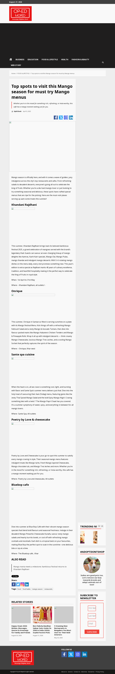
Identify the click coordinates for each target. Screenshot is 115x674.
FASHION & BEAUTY (80, 59)
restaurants (48, 589)
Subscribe (92, 632)
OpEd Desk (17, 111)
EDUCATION (33, 59)
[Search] (103, 62)
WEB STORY (16, 65)
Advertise (84, 672)
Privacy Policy (100, 672)
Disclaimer (91, 672)
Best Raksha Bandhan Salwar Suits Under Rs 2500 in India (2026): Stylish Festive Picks (42, 614)
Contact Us (77, 672)
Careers (70, 672)
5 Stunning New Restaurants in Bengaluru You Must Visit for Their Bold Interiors (63, 614)
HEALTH (64, 59)
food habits (27, 589)
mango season (37, 589)
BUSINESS (20, 59)
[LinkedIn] (71, 117)
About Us (64, 672)
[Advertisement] (57, 40)
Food (19, 589)
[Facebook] (56, 117)
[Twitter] (61, 117)
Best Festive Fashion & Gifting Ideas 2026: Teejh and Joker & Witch (95, 537)
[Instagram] (66, 117)
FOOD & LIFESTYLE (50, 59)
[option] (85, 538)
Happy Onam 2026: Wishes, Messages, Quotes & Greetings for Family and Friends (21, 614)
